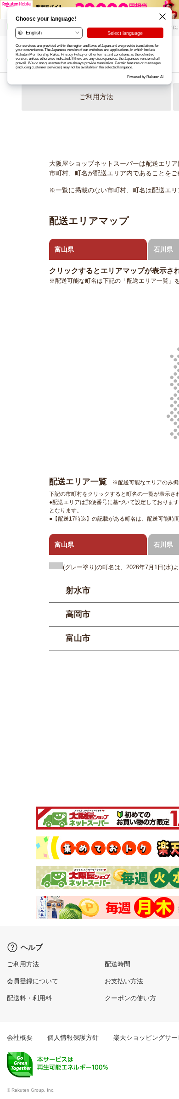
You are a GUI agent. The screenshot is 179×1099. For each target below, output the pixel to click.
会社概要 (20, 1037)
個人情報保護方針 (73, 1037)
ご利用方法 (96, 97)
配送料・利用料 (29, 998)
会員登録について (32, 981)
